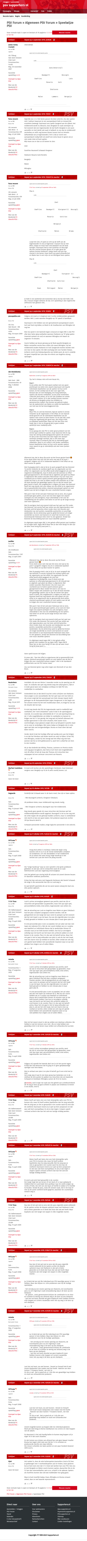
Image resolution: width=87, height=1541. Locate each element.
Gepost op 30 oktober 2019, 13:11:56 (36, 788)
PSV (13, 49)
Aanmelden (11, 1509)
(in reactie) (55, 177)
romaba (11, 959)
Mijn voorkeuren (63, 1519)
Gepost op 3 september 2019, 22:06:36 (37, 40)
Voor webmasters (38, 1509)
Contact (35, 1521)
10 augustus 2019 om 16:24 (45, 844)
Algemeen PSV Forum (40, 23)
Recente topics (8, 16)
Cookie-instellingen (65, 1521)
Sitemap (61, 1517)
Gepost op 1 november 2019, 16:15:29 (37, 1145)
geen (18, 140)
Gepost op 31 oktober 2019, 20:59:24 (37, 953)
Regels (17, 16)
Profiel (49, 11)
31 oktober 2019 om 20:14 (47, 963)
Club (42, 11)
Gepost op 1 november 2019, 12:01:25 (37, 1035)
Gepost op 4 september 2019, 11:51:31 (37, 114)
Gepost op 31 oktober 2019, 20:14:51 (36, 896)
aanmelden (15, 2)
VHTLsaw (11, 840)
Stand (9, 1514)
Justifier (11, 541)
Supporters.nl (64, 1504)
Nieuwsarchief (12, 1521)
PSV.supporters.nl (64, 1514)
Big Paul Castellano (15, 768)
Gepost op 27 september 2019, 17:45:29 (38, 677)
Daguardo (11, 793)
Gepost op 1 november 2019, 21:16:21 (37, 1250)
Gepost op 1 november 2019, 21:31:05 (37, 1311)
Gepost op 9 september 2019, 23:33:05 (37, 535)
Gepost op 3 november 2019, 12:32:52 (37, 1456)
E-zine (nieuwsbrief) (14, 1519)
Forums (25, 11)
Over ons (36, 1504)
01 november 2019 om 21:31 (46, 1393)
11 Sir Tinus (32, 187)
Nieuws (16, 11)
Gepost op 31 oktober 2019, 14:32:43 (36, 834)
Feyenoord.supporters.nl (66, 1512)
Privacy (34, 1514)
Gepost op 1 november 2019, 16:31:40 (37, 1200)
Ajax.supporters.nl (64, 1509)
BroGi (30, 844)
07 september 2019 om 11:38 (51, 545)
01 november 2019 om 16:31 (48, 1260)
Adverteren (36, 1517)
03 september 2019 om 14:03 (48, 187)
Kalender (10, 1517)
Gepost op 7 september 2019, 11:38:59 (37, 365)
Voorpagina (7, 11)
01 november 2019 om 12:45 (48, 1155)
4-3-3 (18, 75)
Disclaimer (36, 1512)
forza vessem (13, 119)
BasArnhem (32, 375)
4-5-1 (18, 563)
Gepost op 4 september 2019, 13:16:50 (37, 311)
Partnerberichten (38, 1519)
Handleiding (25, 16)
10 (12, 35)
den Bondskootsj (14, 372)
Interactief (34, 11)
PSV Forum (14, 23)
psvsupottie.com (14, 316)
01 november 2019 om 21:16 (47, 1321)
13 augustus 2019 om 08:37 (48, 375)
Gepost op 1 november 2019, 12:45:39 (37, 1095)
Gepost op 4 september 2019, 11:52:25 (37, 177)
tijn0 (10, 1461)
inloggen (6, 2)
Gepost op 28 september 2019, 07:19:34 (38, 763)
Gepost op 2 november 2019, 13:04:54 (37, 1383)
